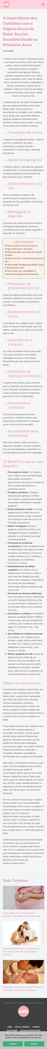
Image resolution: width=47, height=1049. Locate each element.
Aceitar (13, 1044)
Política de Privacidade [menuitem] (30, 1030)
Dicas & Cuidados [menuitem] (22, 1027)
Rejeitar (34, 1044)
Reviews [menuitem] (36, 1027)
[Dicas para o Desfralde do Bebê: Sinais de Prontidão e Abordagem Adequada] (23, 972)
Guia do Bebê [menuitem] (12, 1030)
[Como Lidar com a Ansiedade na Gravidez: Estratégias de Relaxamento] (23, 897)
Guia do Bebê (8, 51)
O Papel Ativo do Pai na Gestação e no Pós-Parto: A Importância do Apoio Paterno (21, 951)
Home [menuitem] (9, 1027)
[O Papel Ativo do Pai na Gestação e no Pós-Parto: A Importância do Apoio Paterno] (23, 933)
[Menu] (43, 4)
